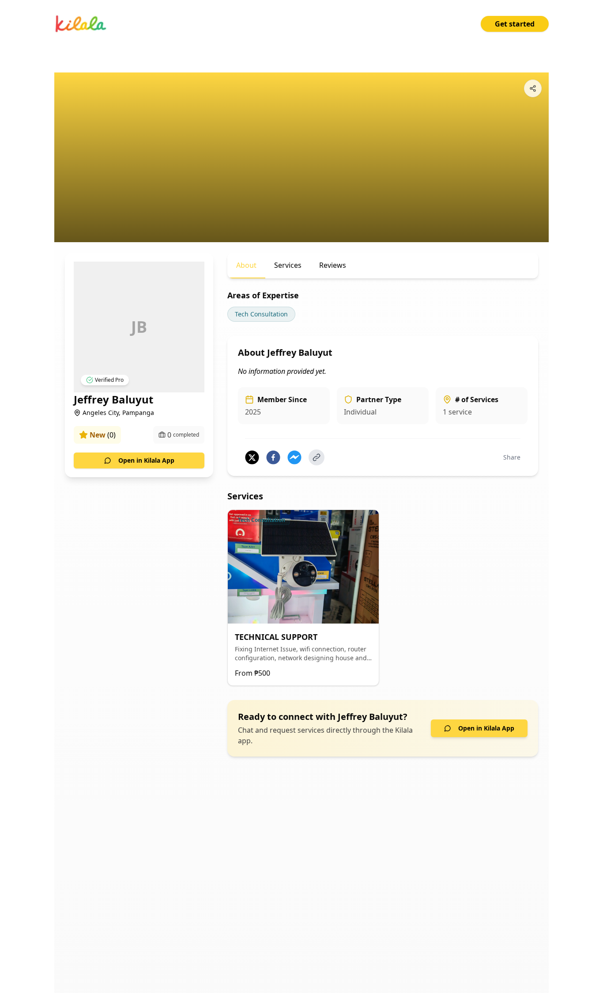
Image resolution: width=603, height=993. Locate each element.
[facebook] (273, 457)
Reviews (332, 265)
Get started (515, 24)
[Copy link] (316, 457)
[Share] (533, 88)
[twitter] (252, 457)
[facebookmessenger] (294, 457)
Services (288, 265)
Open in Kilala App (146, 460)
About (246, 265)
